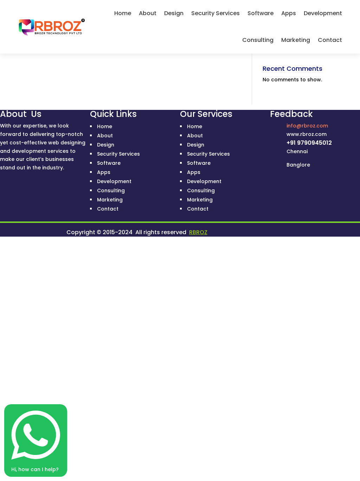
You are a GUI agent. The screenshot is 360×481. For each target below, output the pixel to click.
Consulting (258, 40)
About (147, 13)
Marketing (295, 40)
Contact (330, 40)
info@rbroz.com (307, 125)
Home (122, 13)
